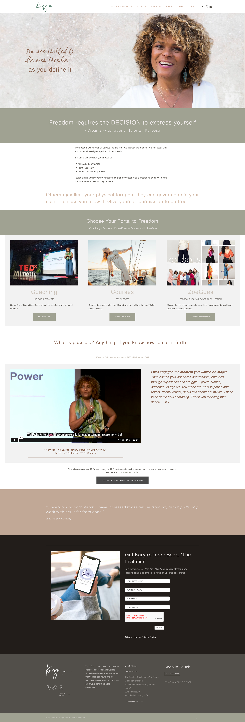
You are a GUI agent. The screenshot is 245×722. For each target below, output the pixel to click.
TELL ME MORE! (44, 317)
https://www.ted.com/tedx (129, 472)
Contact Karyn (61, 695)
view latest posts (133, 701)
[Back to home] (44, 6)
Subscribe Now (172, 674)
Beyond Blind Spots (121, 6)
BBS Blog (156, 6)
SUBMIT (159, 628)
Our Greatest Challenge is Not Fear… (142, 676)
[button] (197, 718)
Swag (180, 6)
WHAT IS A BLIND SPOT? (178, 682)
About (169, 6)
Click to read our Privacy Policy (140, 637)
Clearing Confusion (134, 680)
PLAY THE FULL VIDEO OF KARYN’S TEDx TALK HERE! (122, 480)
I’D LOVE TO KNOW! (122, 317)
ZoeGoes (141, 6)
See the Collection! (201, 317)
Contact (192, 6)
